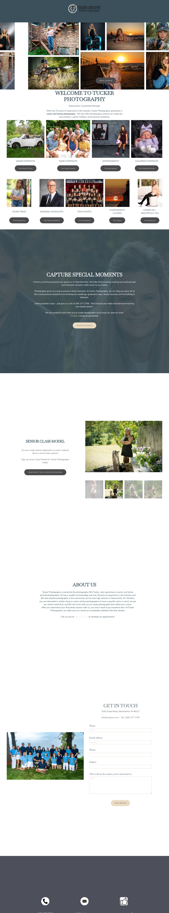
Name (92, 725)
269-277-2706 (81, 616)
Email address (95, 737)
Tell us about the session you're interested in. (110, 774)
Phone (92, 749)
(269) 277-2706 (132, 717)
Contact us (75, 315)
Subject (92, 762)
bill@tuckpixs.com (110, 717)
